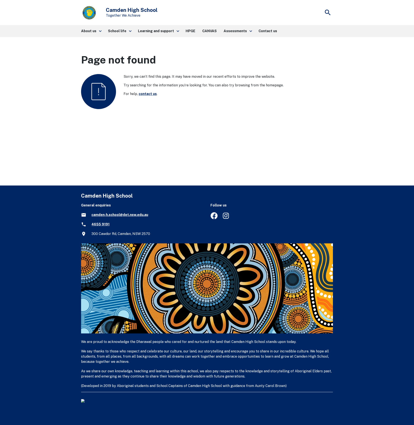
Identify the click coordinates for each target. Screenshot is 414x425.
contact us (148, 94)
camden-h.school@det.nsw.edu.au (119, 215)
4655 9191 (100, 224)
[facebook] (214, 218)
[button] (91, 31)
